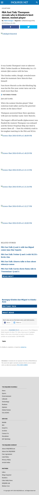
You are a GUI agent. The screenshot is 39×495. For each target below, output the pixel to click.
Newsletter (5, 436)
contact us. (24, 347)
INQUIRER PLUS (14, 330)
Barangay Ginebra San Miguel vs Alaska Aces (19, 300)
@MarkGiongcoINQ (28, 21)
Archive (4, 431)
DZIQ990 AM (6, 483)
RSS (3, 425)
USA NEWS (5, 413)
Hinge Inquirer (6, 475)
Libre (3, 472)
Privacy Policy (6, 460)
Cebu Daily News (7, 480)
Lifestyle (4, 399)
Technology (5, 402)
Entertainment (6, 396)
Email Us (4, 428)
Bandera (4, 478)
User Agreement (7, 454)
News (3, 390)
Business (4, 404)
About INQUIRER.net (8, 449)
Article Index (6, 462)
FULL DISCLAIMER (22, 365)
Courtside (6, 8)
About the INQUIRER (8, 451)
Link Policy (5, 457)
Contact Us (5, 433)
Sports (4, 393)
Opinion (4, 407)
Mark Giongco (9, 21)
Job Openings (6, 439)
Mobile (4, 422)
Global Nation (6, 410)
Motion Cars (6, 486)
